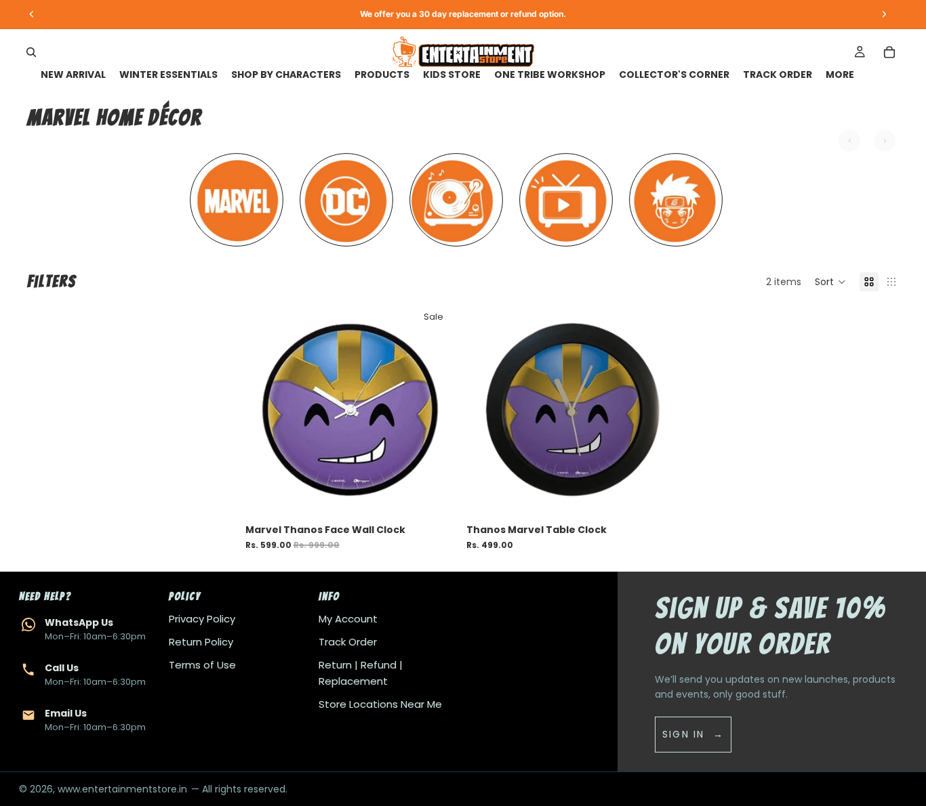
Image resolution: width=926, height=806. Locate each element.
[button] (830, 282)
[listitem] (840, 75)
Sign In (683, 734)
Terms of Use (202, 665)
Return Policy (201, 642)
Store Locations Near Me (380, 704)
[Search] (31, 52)
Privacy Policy (202, 619)
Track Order (348, 642)
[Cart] (889, 52)
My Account (348, 619)
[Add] (435, 496)
